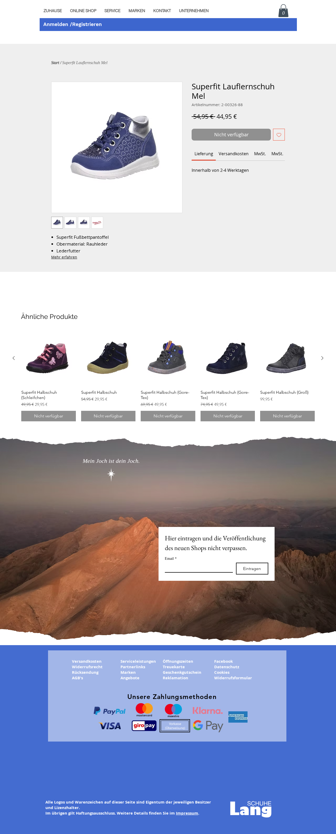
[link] (204, 154)
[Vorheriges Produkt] (13, 358)
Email (171, 558)
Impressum (187, 813)
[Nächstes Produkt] (322, 358)
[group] (168, 376)
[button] (112, 10)
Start (55, 62)
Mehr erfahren (64, 257)
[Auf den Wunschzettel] (279, 135)
